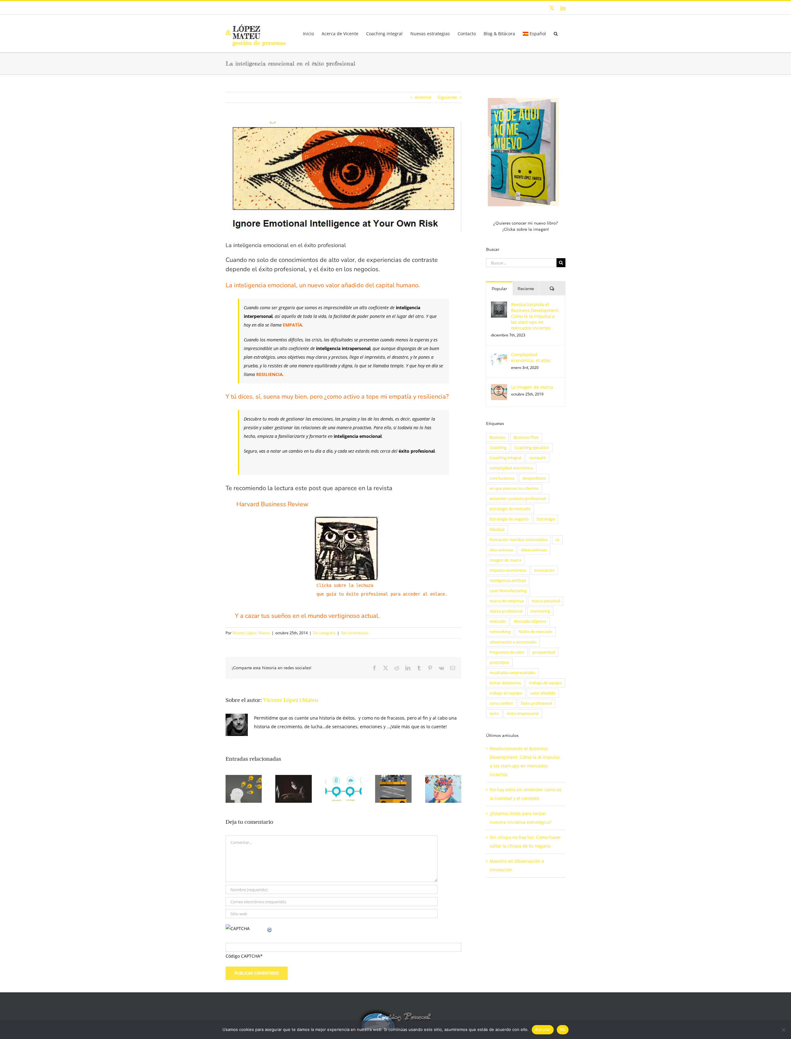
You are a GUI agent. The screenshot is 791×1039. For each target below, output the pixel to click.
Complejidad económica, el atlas (531, 357)
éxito (494, 713)
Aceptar (543, 1029)
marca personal (545, 601)
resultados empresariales (512, 672)
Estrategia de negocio (509, 519)
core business (501, 478)
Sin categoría (324, 632)
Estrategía (546, 519)
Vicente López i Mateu (251, 632)
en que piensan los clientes (514, 488)
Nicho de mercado (535, 631)
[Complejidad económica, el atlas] (499, 356)
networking (499, 631)
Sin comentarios (355, 632)
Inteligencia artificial (507, 580)
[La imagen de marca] (499, 388)
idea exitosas (501, 550)
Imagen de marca (505, 560)
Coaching (497, 447)
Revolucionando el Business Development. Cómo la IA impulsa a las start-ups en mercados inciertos (535, 316)
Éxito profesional (536, 703)
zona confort (501, 703)
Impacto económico (507, 570)
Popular (499, 288)
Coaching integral (505, 457)
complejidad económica (511, 468)
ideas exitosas (534, 550)
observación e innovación (512, 642)
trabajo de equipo (545, 683)
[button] (556, 33)
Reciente (526, 288)
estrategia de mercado (510, 508)
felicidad (497, 529)
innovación (544, 570)
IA (557, 539)
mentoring (540, 611)
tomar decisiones (505, 683)
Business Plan (526, 437)
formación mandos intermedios (518, 539)
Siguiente (447, 97)
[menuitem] (534, 33)
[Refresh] (269, 928)
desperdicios (534, 478)
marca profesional (505, 611)
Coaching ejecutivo (531, 447)
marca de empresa (506, 601)
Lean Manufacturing (508, 590)
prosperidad (543, 652)
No (563, 1029)
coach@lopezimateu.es (301, 7)
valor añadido (543, 693)
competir (537, 457)
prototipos (499, 662)
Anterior (423, 97)
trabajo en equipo (505, 693)
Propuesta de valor (506, 652)
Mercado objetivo (530, 621)
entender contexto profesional (517, 498)
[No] (783, 1030)
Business (497, 437)
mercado (497, 621)
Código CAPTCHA (243, 956)
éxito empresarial (523, 713)
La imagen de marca (532, 387)
